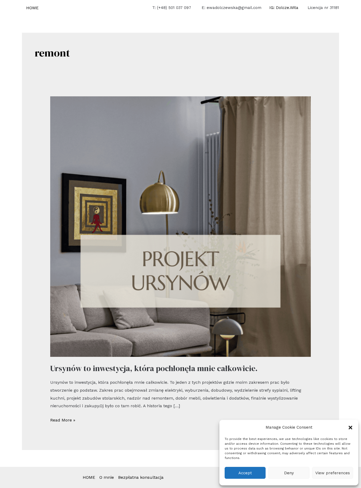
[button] (350, 427)
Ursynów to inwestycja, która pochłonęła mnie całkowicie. (153, 368)
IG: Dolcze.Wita (284, 7)
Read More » (62, 419)
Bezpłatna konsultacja (141, 477)
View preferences (332, 473)
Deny (289, 473)
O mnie (106, 477)
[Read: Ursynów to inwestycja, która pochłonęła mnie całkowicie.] (180, 226)
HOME (32, 7)
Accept (245, 473)
